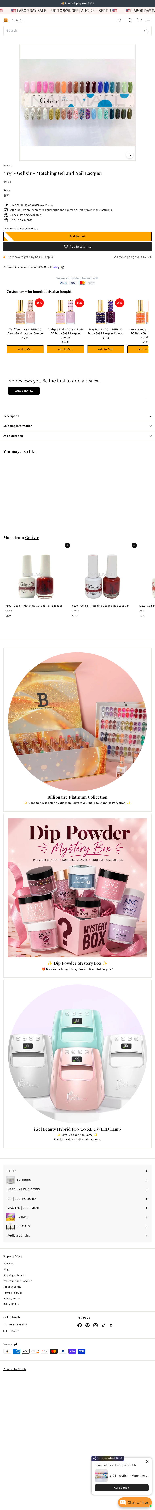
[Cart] (139, 20)
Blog (6, 1269)
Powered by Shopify (14, 1369)
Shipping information (17, 426)
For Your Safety (12, 1287)
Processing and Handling (17, 1281)
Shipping (8, 228)
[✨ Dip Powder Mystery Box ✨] (77, 887)
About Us (8, 1263)
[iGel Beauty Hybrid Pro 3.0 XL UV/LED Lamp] (77, 1053)
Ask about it (121, 1488)
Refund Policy (11, 1304)
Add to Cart (25, 349)
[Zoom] (129, 154)
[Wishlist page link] (121, 20)
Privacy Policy (11, 1298)
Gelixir (7, 182)
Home (6, 165)
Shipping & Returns (14, 1275)
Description (11, 416)
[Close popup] (148, 1461)
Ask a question (13, 436)
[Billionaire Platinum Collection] (77, 721)
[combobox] (77, 30)
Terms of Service (13, 1293)
